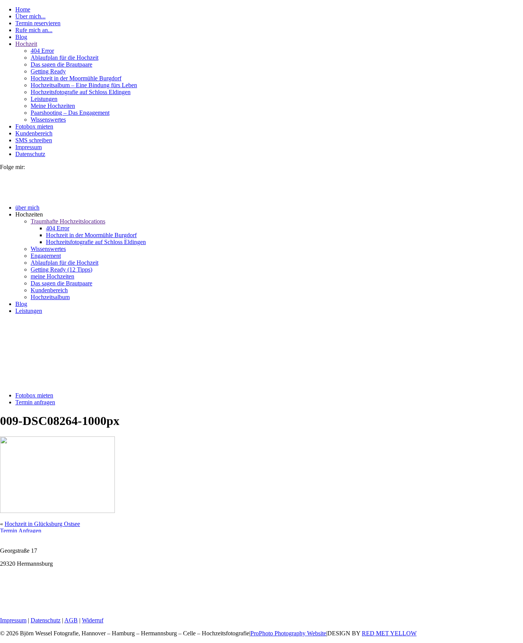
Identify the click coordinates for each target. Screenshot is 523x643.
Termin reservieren (37, 23)
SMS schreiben (33, 140)
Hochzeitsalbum (50, 297)
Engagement (46, 255)
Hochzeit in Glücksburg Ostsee (42, 524)
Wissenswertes (48, 119)
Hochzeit (26, 44)
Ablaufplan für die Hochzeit (64, 57)
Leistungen (44, 99)
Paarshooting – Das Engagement (70, 112)
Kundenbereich (33, 133)
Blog (21, 37)
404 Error (42, 50)
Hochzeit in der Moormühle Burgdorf (76, 78)
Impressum (28, 147)
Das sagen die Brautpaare (61, 64)
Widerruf (92, 620)
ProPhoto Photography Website (288, 633)
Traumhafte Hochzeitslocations (68, 221)
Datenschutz (30, 154)
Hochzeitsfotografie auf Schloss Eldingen (81, 92)
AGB (71, 620)
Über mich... (30, 16)
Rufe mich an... (33, 30)
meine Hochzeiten (52, 276)
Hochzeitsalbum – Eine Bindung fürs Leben (84, 85)
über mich (27, 207)
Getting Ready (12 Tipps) (61, 269)
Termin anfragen (35, 402)
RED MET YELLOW (389, 633)
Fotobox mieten (34, 126)
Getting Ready (48, 71)
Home (22, 9)
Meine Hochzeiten (53, 106)
